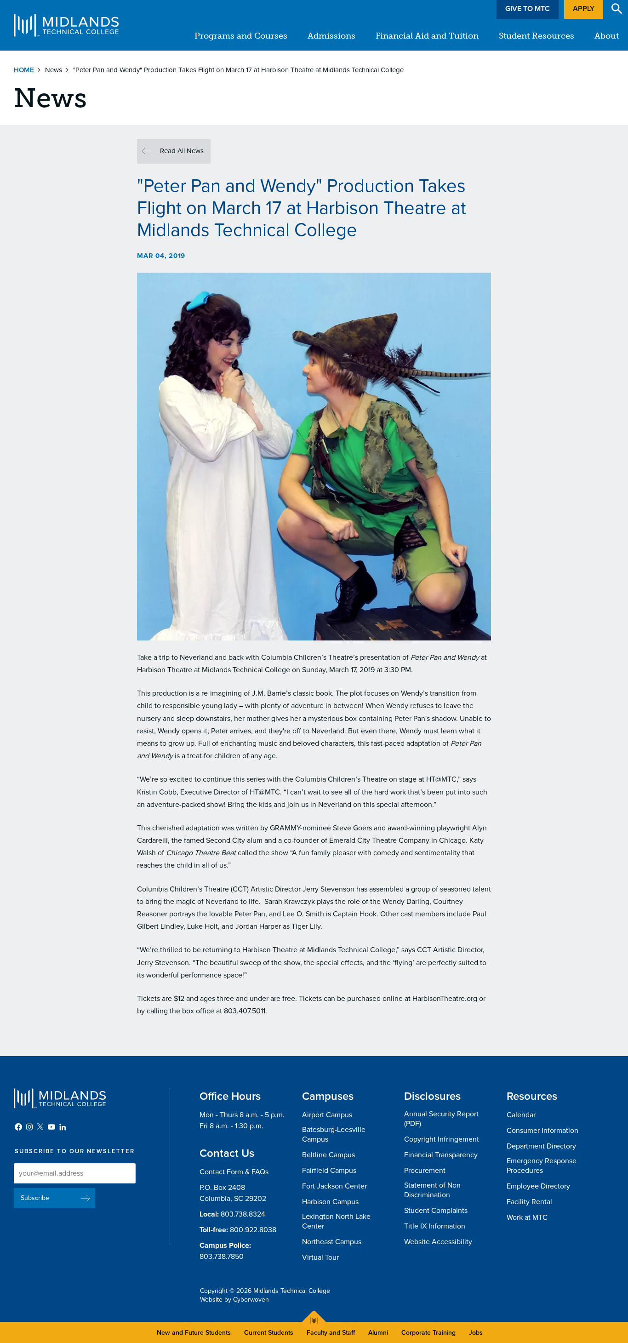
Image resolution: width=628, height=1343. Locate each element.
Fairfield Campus (329, 1170)
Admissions (331, 36)
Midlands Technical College (66, 25)
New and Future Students (194, 1333)
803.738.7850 (222, 1256)
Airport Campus (327, 1115)
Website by (234, 1299)
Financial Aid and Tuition (427, 36)
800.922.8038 (253, 1229)
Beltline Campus (328, 1155)
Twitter (40, 1127)
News (53, 70)
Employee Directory (538, 1186)
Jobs (476, 1333)
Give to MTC (527, 8)
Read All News (182, 151)
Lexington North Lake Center (336, 1221)
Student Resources (536, 36)
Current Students (268, 1333)
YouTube (51, 1127)
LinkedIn (62, 1127)
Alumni (378, 1333)
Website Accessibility (438, 1241)
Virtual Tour (320, 1257)
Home (24, 70)
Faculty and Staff (331, 1333)
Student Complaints (436, 1210)
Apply (583, 8)
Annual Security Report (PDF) (441, 1118)
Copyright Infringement (441, 1139)
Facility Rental (529, 1201)
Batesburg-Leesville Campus (333, 1134)
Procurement (424, 1170)
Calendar (521, 1115)
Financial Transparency (441, 1155)
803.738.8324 (243, 1214)
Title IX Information (434, 1226)
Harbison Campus (330, 1201)
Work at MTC (527, 1217)
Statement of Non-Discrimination (433, 1190)
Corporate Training (428, 1333)
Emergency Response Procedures (542, 1165)
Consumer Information (542, 1130)
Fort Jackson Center (334, 1186)
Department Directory (541, 1146)
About (606, 36)
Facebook (18, 1127)
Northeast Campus (331, 1241)
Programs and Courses (240, 36)
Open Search (617, 8)
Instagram (29, 1127)
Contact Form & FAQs (234, 1172)
